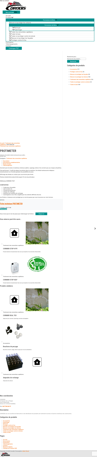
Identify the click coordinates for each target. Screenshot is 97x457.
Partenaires (9, 42)
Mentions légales (7, 447)
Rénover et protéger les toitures (20, 23)
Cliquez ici (41, 214)
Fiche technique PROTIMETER (11, 204)
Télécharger (3, 209)
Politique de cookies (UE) (10, 448)
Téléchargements (11, 44)
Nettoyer (17, 28)
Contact (8, 46)
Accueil (8, 16)
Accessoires (73, 69)
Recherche (73, 61)
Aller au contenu (4, 0)
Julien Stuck (25, 451)
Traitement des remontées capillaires (10, 146)
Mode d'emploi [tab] (7, 164)
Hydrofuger (18, 30)
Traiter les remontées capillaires (22, 32)
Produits (8, 17)
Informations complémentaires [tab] (11, 162)
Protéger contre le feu (18, 40)
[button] (50, 48)
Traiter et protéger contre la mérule (23, 36)
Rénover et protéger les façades (22, 38)
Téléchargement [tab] (7, 165)
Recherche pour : (72, 56)
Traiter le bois (15, 34)
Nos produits (6, 441)
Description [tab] (6, 161)
